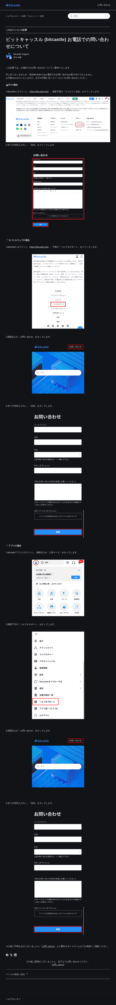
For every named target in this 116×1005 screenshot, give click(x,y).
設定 (42, 16)
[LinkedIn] (15, 955)
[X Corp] (11, 955)
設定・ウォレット (29, 16)
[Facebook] (7, 955)
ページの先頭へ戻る (15, 974)
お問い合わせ (103, 5)
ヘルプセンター (12, 16)
